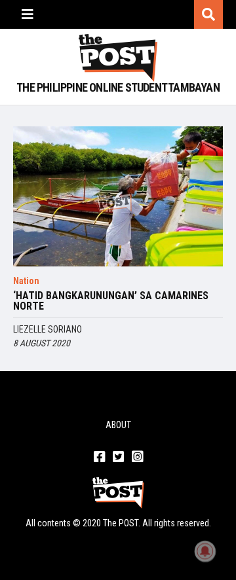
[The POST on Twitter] (118, 457)
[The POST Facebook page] (99, 457)
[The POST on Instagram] (137, 457)
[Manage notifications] (205, 551)
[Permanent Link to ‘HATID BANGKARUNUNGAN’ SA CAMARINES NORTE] (118, 196)
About (118, 425)
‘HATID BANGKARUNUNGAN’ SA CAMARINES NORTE (110, 301)
